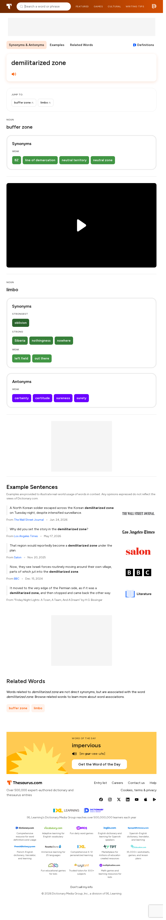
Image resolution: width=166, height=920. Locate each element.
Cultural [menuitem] (114, 6)
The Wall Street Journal (29, 519)
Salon (17, 557)
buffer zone (18, 708)
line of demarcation (40, 160)
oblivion (21, 323)
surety (81, 398)
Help (153, 783)
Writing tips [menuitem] (135, 6)
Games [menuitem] (98, 6)
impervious (86, 745)
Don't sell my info (81, 887)
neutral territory (74, 160)
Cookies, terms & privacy (138, 790)
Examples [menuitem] (57, 45)
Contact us (136, 783)
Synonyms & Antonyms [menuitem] (26, 45)
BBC (16, 578)
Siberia (20, 340)
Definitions (145, 45)
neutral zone (103, 160)
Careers (117, 783)
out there (42, 358)
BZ (17, 160)
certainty (22, 398)
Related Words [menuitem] (81, 45)
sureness (63, 398)
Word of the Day (84, 738)
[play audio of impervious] (74, 753)
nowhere (64, 340)
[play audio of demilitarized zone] (13, 74)
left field (21, 358)
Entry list (100, 783)
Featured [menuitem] (82, 6)
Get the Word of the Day (99, 764)
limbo (38, 708)
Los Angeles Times (26, 536)
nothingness (41, 340)
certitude (42, 398)
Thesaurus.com (9, 6)
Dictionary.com (154, 6)
